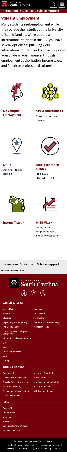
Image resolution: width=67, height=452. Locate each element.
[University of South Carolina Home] (15, 3)
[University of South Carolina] (33, 283)
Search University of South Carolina (53, 4)
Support (30, 11)
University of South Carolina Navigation (62, 4)
